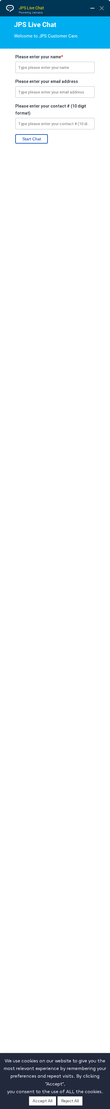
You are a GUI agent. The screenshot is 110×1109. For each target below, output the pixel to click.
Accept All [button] (43, 1100)
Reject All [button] (70, 1100)
